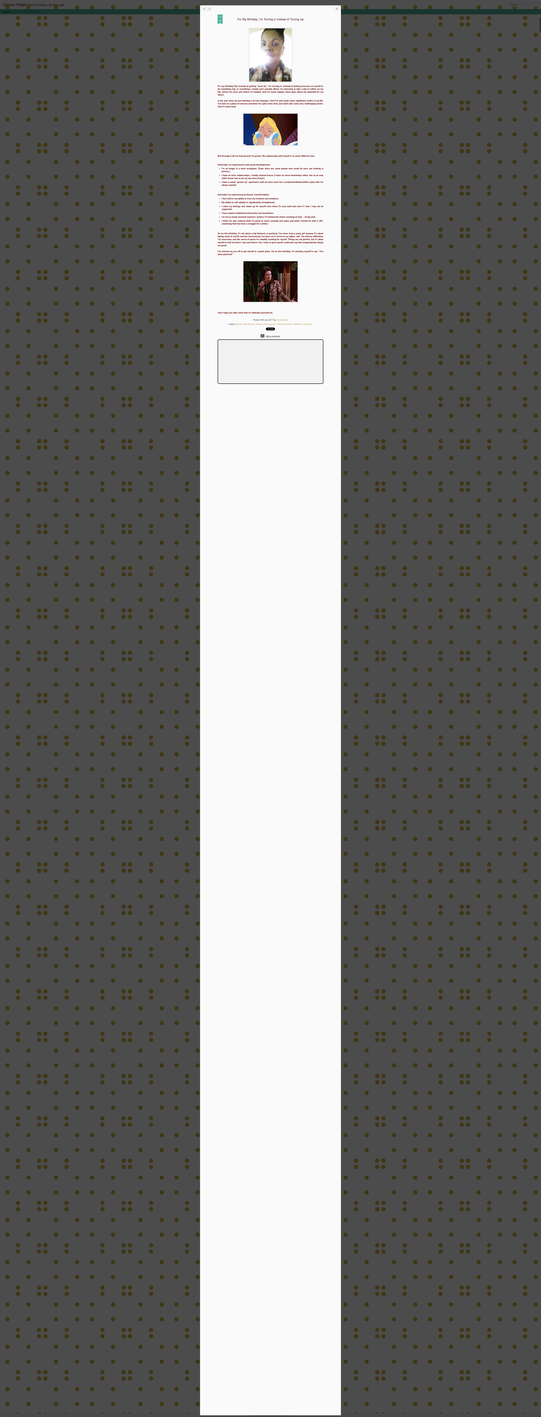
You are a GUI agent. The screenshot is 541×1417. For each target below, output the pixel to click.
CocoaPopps (282, 319)
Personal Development (266, 324)
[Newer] (204, 9)
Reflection (297, 324)
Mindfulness (249, 324)
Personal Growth (284, 324)
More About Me (31, 11)
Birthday (239, 324)
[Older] (209, 9)
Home (19, 11)
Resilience (307, 324)
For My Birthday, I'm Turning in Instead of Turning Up (270, 19)
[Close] (337, 9)
